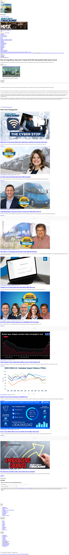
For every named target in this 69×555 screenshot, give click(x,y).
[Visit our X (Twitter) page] (2, 480)
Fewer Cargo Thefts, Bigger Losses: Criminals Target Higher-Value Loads (19, 431)
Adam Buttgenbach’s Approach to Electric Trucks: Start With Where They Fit (20, 211)
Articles (9, 0)
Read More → (2, 145)
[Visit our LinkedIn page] (1, 480)
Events (3, 526)
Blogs (3, 525)
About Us (4, 538)
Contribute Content (5, 545)
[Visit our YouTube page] (3, 480)
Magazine (4, 524)
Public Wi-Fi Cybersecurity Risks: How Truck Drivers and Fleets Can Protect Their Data (23, 142)
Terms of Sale (11, 554)
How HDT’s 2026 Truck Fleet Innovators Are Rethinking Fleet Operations (19, 322)
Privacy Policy (4, 540)
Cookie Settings (5, 542)
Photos (3, 520)
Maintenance (2, 46)
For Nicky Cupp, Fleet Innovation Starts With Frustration (15, 176)
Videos (3, 523)
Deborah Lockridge (11, 174)
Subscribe (2, 16)
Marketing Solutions (5, 544)
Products (1, 48)
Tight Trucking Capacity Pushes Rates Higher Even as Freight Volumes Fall (20, 362)
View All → (2, 476)
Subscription (4, 535)
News (7, 0)
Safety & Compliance (3, 50)
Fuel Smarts (2, 44)
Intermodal (4, 107)
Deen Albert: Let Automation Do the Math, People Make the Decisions (18, 251)
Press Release (4, 546)
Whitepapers (4, 527)
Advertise (4, 537)
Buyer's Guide (4, 529)
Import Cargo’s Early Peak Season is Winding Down (14, 396)
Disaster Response (3, 35)
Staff (8, 359)
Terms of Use (7, 554)
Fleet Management (3, 43)
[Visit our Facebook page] (0, 480)
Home (1, 57)
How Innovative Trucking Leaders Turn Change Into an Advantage (17, 471)
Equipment (2, 41)
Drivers (1, 37)
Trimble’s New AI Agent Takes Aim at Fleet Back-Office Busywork (17, 287)
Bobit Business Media (5, 543)
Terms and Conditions (5, 541)
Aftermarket (2, 33)
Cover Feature (4, 0)
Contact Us (4, 539)
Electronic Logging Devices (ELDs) (6, 39)
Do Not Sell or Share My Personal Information (21, 554)
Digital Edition (6, 16)
